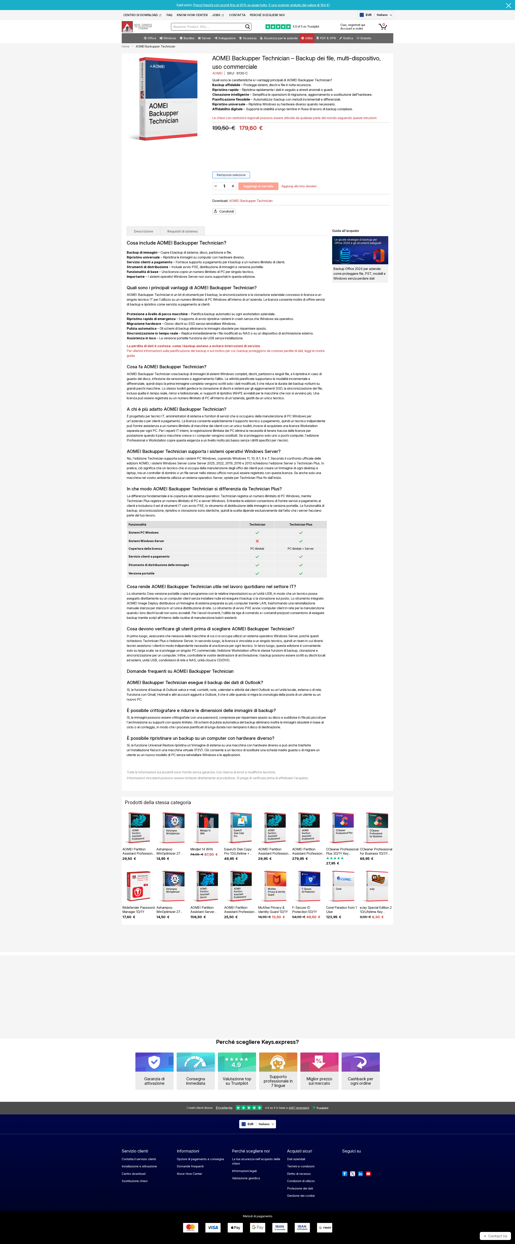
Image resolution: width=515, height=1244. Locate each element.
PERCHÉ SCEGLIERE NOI (267, 15)
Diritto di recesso (299, 1174)
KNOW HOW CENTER (192, 15)
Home (126, 46)
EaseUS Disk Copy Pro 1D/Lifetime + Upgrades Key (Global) (238, 855)
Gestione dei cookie (301, 1196)
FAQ (169, 15)
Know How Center (189, 1174)
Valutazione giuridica (246, 1178)
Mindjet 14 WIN (201, 849)
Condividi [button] (226, 211)
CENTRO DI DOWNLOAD (140, 15)
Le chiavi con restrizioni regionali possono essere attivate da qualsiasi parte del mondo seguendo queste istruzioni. (294, 118)
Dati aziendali (296, 1159)
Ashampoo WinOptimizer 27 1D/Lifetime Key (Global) (168, 855)
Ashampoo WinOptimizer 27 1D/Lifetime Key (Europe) (168, 913)
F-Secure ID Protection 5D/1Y (304, 909)
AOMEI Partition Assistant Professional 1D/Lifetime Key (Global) (274, 855)
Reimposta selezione (231, 175)
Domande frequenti (190, 1166)
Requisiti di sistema (182, 231)
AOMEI (218, 73)
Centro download (133, 1174)
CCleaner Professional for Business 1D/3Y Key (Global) (376, 853)
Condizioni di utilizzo (301, 1181)
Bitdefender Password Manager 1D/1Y (138, 909)
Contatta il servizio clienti (139, 1159)
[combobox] (211, 27)
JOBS (216, 15)
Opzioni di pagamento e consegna (200, 1159)
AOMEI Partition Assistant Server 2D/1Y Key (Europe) (204, 911)
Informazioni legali (244, 1171)
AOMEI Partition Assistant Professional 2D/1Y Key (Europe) (240, 911)
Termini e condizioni (300, 1166)
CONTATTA (237, 15)
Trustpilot (313, 26)
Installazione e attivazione (139, 1166)
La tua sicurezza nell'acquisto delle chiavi (256, 1161)
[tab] (143, 230)
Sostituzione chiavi (134, 1181)
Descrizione (143, 231)
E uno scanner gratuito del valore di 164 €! (299, 5)
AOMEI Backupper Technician (251, 201)
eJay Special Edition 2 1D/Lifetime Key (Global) (376, 911)
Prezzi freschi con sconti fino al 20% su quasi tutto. (230, 5)
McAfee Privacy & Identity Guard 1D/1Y (273, 909)
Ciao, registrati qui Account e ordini (352, 26)
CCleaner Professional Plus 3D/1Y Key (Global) (342, 853)
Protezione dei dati (300, 1188)
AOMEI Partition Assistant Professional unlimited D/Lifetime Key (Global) (308, 855)
